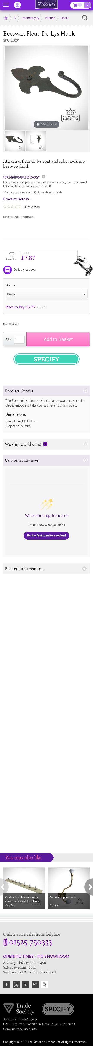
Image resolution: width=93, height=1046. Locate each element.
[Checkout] (87, 5)
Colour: (11, 285)
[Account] (19, 5)
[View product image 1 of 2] (15, 141)
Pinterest (25, 984)
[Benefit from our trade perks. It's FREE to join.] (19, 1008)
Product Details (16, 199)
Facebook (6, 984)
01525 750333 (30, 942)
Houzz (44, 984)
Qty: (9, 339)
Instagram (35, 984)
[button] (46, 391)
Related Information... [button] (25, 568)
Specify (58, 1009)
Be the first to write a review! (46, 535)
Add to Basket (58, 339)
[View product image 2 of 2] (36, 141)
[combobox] (46, 294)
